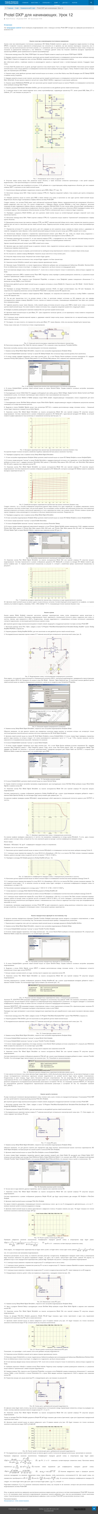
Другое (65, 3)
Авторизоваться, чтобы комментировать (16, 1501)
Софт (56, 3)
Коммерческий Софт (28, 8)
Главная (25, 3)
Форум (74, 3)
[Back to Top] (94, 1508)
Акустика (34, 3)
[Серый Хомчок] (11, 2)
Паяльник (46, 3)
